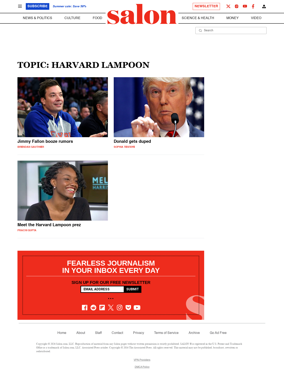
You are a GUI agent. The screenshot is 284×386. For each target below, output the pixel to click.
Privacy (138, 333)
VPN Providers (142, 360)
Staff (98, 333)
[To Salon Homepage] (142, 14)
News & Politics (37, 18)
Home (61, 333)
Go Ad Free (218, 333)
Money (232, 18)
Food (97, 18)
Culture (72, 18)
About (80, 333)
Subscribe (37, 6)
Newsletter (206, 6)
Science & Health (198, 18)
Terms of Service (166, 333)
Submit (132, 289)
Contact (117, 333)
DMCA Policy (142, 367)
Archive (194, 333)
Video (256, 18)
